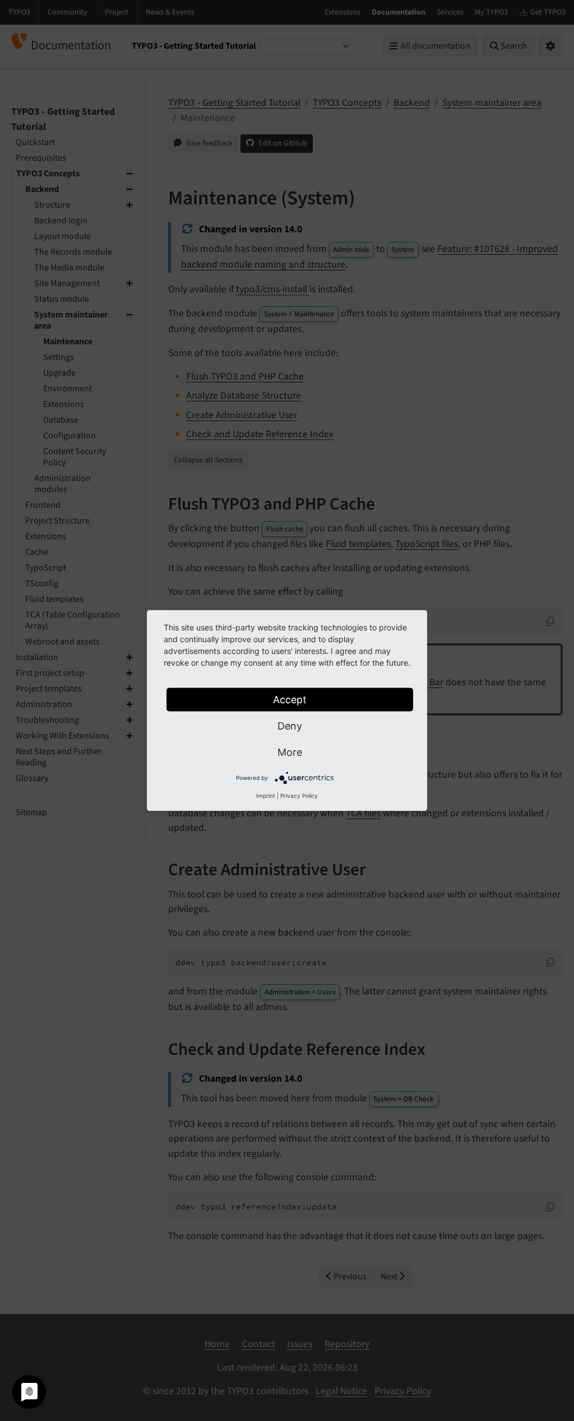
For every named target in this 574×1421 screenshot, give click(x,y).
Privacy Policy (299, 795)
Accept (290, 699)
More (289, 752)
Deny (289, 726)
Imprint (265, 795)
